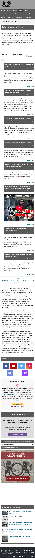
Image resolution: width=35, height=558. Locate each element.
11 (26, 280)
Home (3, 10)
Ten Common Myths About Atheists (20, 536)
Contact (28, 17)
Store (25, 14)
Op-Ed (26, 10)
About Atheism (7, 507)
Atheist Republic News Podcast (10, 447)
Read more (30, 86)
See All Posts (16, 507)
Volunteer (10, 17)
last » (19, 282)
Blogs (15, 10)
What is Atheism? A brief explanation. (20, 517)
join (3, 44)
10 (23, 280)
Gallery (3, 14)
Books (31, 14)
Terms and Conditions (20, 556)
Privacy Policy (30, 556)
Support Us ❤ (20, 17)
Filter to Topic (4, 54)
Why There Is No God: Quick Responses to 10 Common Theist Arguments (21, 523)
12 (28, 280)
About (3, 17)
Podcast (10, 14)
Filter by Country (17, 54)
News (20, 10)
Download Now (17, 434)
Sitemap (10, 556)
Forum (9, 10)
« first (18, 279)
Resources (18, 14)
